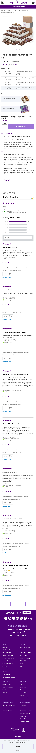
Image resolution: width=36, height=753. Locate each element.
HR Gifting (23, 716)
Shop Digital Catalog (25, 652)
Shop (4, 644)
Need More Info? (18, 625)
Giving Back (23, 687)
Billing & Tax (23, 663)
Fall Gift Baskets (7, 669)
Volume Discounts (7, 708)
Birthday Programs (25, 708)
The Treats (6, 681)
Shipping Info (23, 655)
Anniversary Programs (26, 710)
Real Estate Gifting (25, 713)
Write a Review (12, 207)
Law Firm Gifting (24, 721)
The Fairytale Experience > (18, 6)
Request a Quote (7, 710)
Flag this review (7, 277)
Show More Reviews (18, 604)
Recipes (5, 692)
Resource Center (25, 702)
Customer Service (25, 647)
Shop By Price (6, 674)
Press (21, 689)
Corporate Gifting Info (9, 705)
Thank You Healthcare (13, 10)
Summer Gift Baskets (8, 660)
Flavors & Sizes (7, 684)
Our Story (22, 684)
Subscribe (27, 612)
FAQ (21, 666)
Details (18, 750)
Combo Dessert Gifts (8, 655)
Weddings (5, 671)
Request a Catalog (25, 658)
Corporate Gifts (8, 702)
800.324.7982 (18, 635)
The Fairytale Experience (9, 687)
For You (22, 644)
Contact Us (23, 695)
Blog (30, 618)
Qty (4, 123)
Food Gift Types (7, 652)
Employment (23, 692)
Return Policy (23, 660)
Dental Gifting (24, 719)
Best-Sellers (6, 647)
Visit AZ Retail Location (9, 677)
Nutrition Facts (7, 689)
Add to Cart (21, 126)
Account (22, 650)
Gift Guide (23, 705)
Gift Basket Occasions (9, 650)
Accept (18, 746)
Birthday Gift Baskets (8, 658)
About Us (23, 681)
